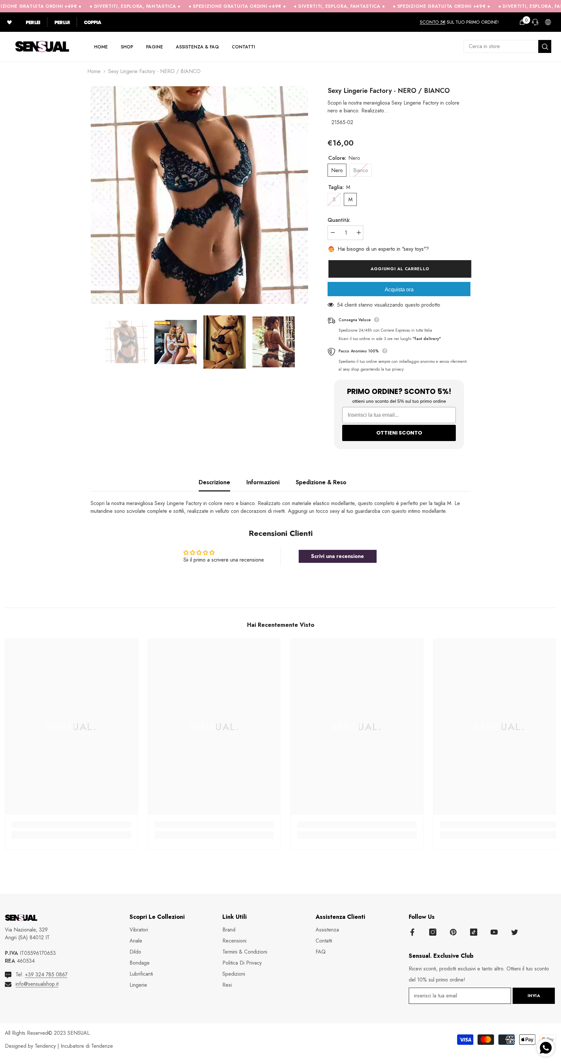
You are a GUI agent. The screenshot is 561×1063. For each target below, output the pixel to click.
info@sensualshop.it (37, 984)
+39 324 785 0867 (46, 974)
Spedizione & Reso (321, 482)
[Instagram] (433, 932)
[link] (71, 824)
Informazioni (263, 482)
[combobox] (501, 46)
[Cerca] (507, 46)
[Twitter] (514, 932)
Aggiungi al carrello (399, 269)
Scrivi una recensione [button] (337, 556)
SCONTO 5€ (432, 22)
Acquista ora (399, 289)
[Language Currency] (548, 22)
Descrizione (214, 482)
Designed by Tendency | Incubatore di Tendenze (59, 1046)
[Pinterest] (453, 932)
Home (94, 71)
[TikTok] (473, 932)
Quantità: (339, 220)
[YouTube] (494, 932)
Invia (534, 996)
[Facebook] (412, 932)
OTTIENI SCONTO (399, 433)
